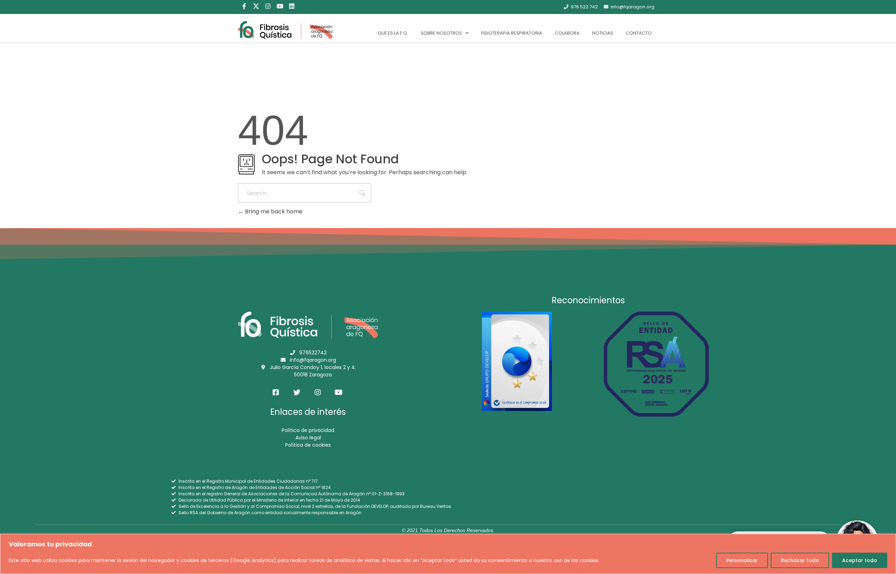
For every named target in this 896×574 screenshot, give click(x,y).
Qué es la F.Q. (393, 33)
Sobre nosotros (441, 33)
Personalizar (742, 560)
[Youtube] (280, 6)
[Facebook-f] (244, 6)
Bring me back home (273, 211)
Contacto (639, 33)
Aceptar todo (859, 560)
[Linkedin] (292, 6)
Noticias (602, 33)
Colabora (567, 33)
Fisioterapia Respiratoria (511, 33)
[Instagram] (268, 6)
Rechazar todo (800, 560)
